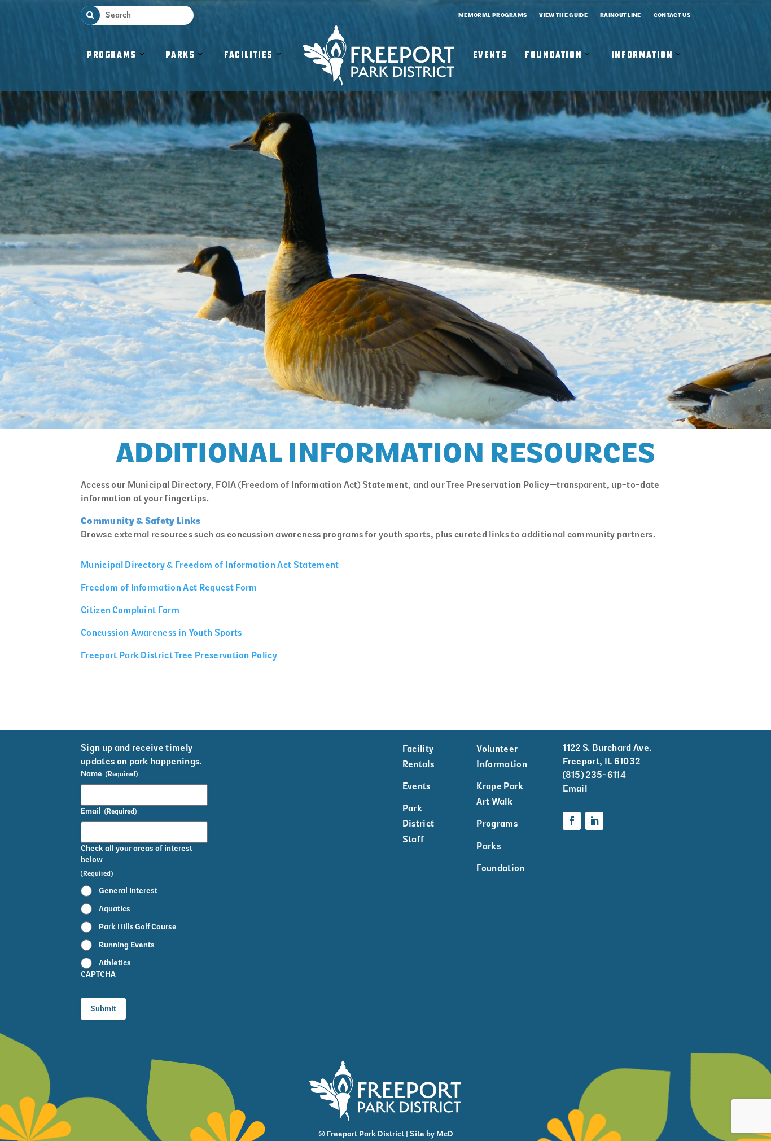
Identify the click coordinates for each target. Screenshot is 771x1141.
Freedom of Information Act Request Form (169, 587)
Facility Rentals (418, 757)
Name (109, 774)
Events (490, 55)
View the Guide (563, 15)
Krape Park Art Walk (499, 794)
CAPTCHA (98, 974)
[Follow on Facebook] (572, 821)
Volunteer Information (501, 757)
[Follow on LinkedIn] (594, 821)
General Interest (128, 890)
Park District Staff (418, 823)
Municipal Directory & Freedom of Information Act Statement (210, 564)
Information (642, 55)
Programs (112, 55)
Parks (180, 55)
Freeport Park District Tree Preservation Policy (179, 655)
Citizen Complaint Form (130, 610)
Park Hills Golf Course (138, 927)
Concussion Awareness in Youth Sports (161, 632)
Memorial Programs (492, 15)
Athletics (115, 963)
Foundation (553, 55)
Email (109, 811)
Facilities (254, 67)
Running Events (127, 945)
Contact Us (672, 15)
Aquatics (114, 908)
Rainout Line (620, 15)
